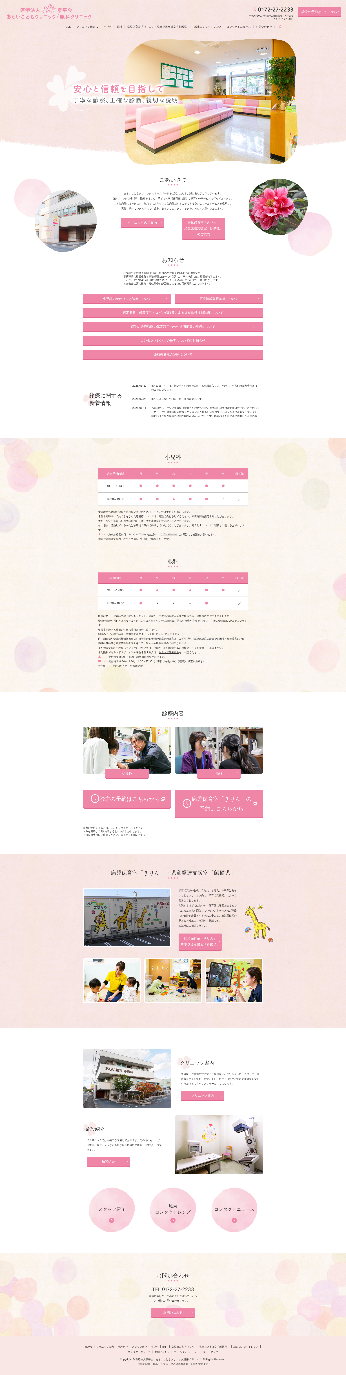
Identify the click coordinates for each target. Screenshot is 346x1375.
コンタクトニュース (239, 26)
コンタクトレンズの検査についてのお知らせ (173, 340)
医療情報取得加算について (218, 299)
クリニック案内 (202, 1095)
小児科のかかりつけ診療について (127, 299)
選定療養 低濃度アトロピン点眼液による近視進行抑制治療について (173, 312)
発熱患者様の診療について (173, 354)
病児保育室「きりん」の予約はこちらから (222, 804)
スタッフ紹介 (139, 1346)
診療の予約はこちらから (319, 12)
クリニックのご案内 (142, 222)
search (280, 27)
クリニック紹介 (85, 26)
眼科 (119, 26)
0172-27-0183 (169, 534)
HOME (67, 26)
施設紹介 (108, 1162)
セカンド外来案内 (169, 652)
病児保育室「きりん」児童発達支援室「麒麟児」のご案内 (203, 228)
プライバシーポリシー (186, 1351)
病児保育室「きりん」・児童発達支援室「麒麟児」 (158, 26)
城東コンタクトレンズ (207, 26)
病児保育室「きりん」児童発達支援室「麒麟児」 (200, 941)
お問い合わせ (264, 26)
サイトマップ (210, 1351)
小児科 (108, 26)
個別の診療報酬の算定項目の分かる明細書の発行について (173, 327)
